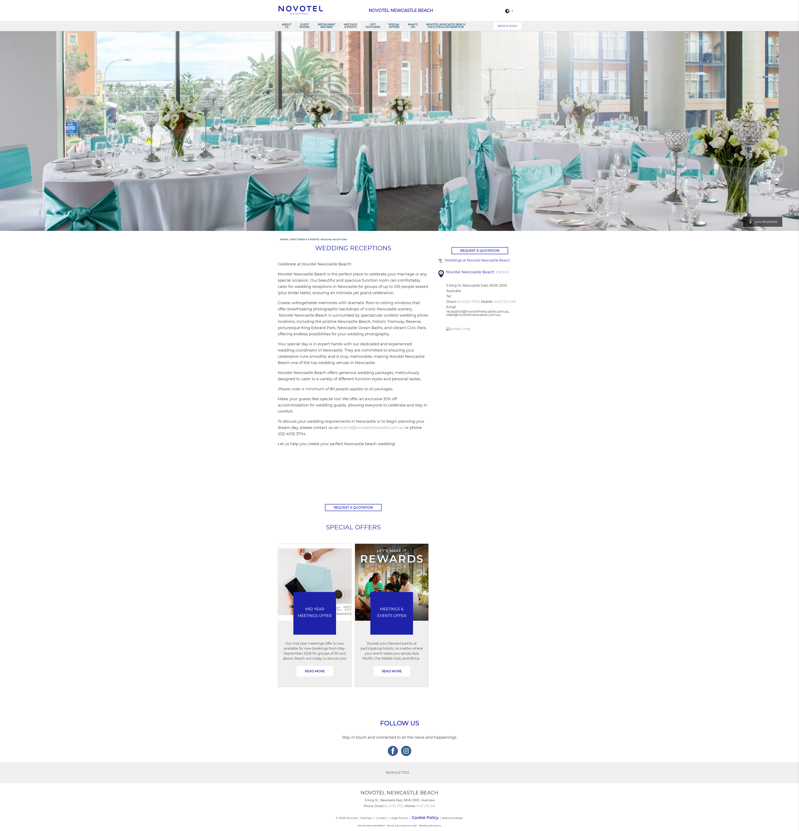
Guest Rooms (304, 25)
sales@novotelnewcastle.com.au (473, 315)
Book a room (507, 25)
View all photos (765, 222)
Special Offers (394, 25)
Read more (315, 671)
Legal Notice (399, 818)
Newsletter (397, 773)
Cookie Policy (425, 817)
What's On (413, 25)
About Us (286, 25)
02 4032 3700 (468, 302)
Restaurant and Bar (326, 25)
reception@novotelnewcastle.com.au (477, 311)
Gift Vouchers (372, 25)
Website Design (452, 818)
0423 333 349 (505, 302)
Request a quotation (353, 507)
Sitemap (366, 818)
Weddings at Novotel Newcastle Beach (477, 260)
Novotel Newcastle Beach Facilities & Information (445, 25)
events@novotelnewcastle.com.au (372, 427)
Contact (381, 818)
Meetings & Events (350, 25)
